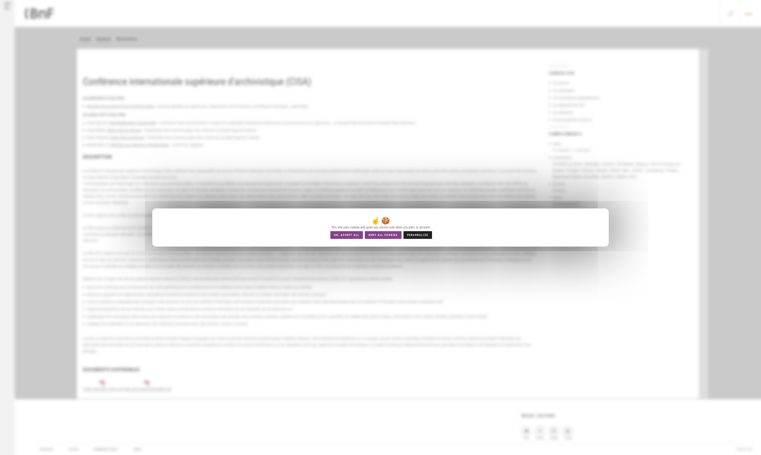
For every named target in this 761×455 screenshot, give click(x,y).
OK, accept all (346, 235)
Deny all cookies (383, 235)
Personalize (417, 235)
